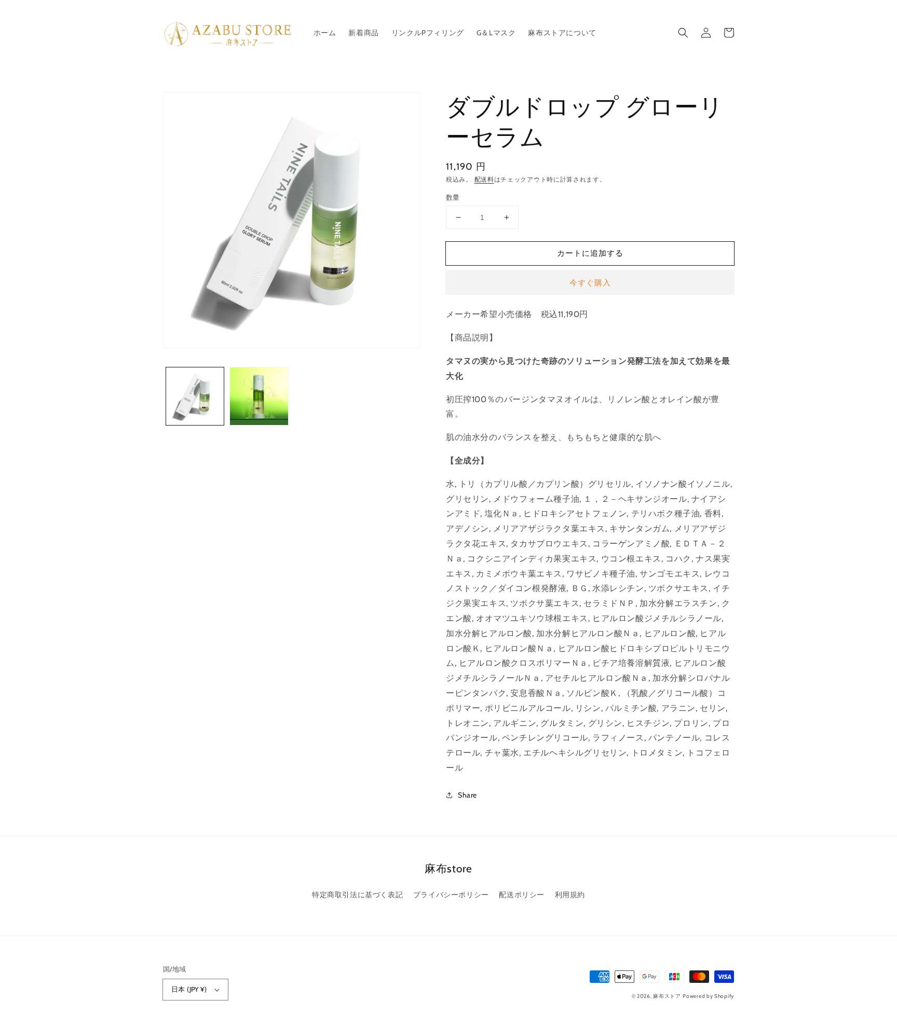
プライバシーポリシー (451, 894)
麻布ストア (667, 996)
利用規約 (570, 894)
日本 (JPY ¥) (189, 989)
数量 (453, 197)
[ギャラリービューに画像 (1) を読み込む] (195, 396)
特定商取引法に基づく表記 (357, 894)
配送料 (484, 179)
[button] (683, 32)
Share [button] (467, 795)
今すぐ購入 (590, 282)
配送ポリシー (522, 894)
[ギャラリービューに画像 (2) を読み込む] (258, 396)
